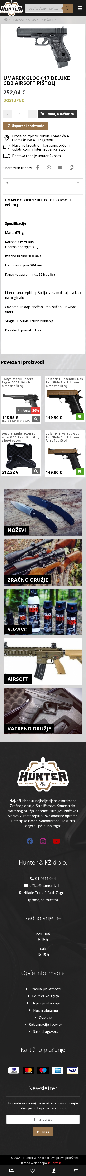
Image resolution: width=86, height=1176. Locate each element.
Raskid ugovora (45, 1031)
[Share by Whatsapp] (48, 167)
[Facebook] (29, 841)
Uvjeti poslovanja (45, 1003)
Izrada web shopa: (34, 1163)
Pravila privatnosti (45, 988)
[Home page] (6, 19)
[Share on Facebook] (37, 167)
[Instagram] (43, 841)
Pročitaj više (36, 419)
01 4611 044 (45, 878)
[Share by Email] (60, 167)
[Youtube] (56, 841)
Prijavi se (43, 1131)
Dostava (45, 1017)
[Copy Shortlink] (71, 167)
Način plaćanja (45, 1010)
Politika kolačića (45, 996)
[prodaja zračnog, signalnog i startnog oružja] (11, 8)
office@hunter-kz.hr (45, 885)
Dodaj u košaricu (60, 114)
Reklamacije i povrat (45, 1024)
